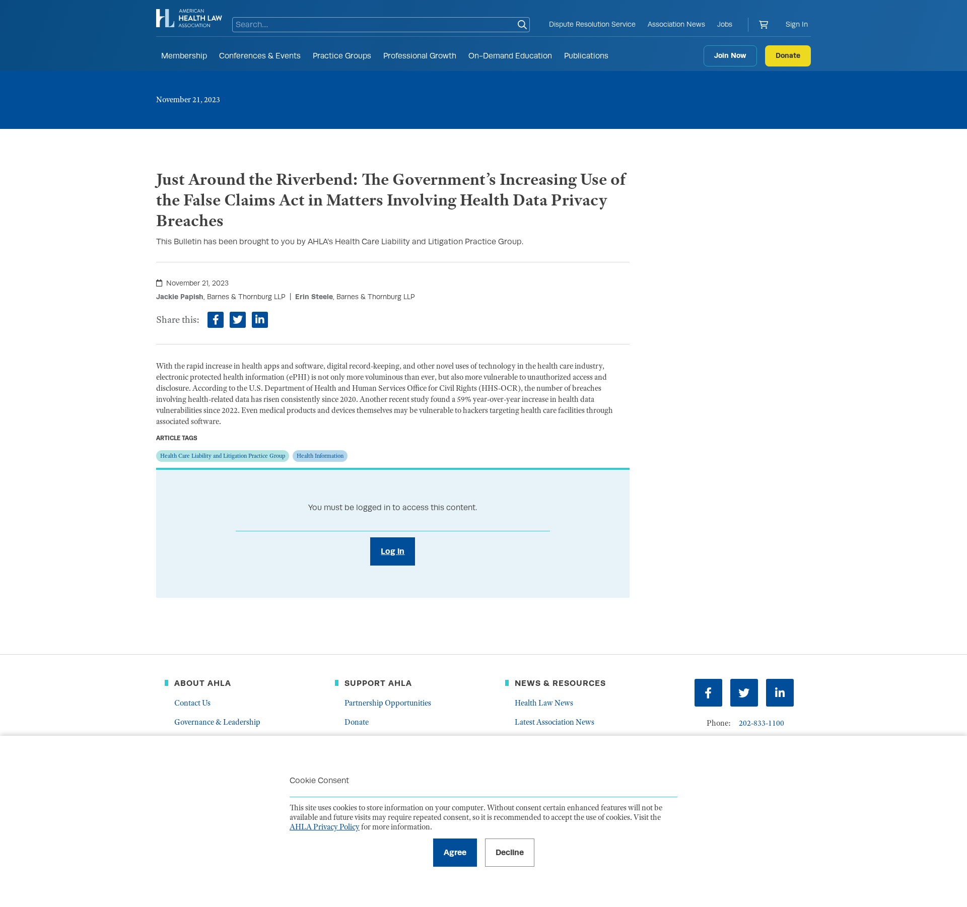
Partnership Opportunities (387, 703)
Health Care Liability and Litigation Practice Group (222, 456)
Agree (455, 852)
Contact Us (192, 703)
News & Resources (560, 683)
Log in (392, 551)
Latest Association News (554, 722)
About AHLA (202, 683)
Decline (510, 852)
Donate (788, 55)
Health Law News (544, 703)
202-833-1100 (761, 723)
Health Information (320, 456)
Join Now (730, 55)
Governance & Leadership (217, 722)
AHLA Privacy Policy (325, 827)
